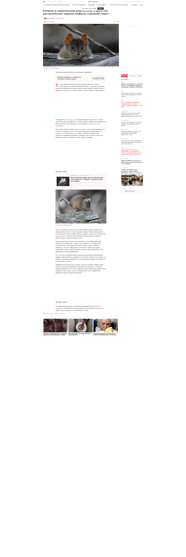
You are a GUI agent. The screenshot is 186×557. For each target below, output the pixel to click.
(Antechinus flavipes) (80, 129)
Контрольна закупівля (78, 5)
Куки (94, 8)
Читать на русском (48, 21)
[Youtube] (131, 2)
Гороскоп (143, 5)
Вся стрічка (124, 79)
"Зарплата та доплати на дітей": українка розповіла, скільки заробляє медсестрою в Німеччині (131, 114)
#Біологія (62, 313)
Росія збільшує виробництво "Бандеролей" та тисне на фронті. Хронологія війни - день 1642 (131, 105)
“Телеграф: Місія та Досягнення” (119, 5)
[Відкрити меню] (44, 2)
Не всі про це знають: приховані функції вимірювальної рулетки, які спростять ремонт (131, 142)
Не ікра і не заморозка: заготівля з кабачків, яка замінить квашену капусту (131, 124)
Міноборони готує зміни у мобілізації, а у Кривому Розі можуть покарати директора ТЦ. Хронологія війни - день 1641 (131, 152)
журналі (90, 124)
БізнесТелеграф (102, 5)
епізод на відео (61, 236)
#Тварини (56, 313)
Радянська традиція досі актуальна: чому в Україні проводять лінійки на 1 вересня (131, 171)
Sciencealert (70, 119)
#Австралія (49, 313)
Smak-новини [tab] (132, 75)
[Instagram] (136, 2)
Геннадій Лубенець (50, 18)
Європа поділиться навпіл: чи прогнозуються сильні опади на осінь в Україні (131, 162)
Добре (100, 8)
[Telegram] (129, 2)
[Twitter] (134, 2)
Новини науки (74, 175)
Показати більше (129, 191)
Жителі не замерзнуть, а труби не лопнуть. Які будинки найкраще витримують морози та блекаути (132, 85)
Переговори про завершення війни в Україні (56, 5)
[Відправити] (60, 2)
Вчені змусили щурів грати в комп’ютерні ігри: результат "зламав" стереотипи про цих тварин (87, 179)
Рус (142, 1)
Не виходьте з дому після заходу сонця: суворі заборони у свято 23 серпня (131, 94)
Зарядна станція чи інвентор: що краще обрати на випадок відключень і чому (131, 133)
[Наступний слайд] (143, 5)
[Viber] (127, 1)
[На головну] (93, 2)
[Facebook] (125, 2)
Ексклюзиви (91, 5)
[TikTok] (138, 2)
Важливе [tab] (139, 75)
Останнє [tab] (124, 75)
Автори (135, 5)
